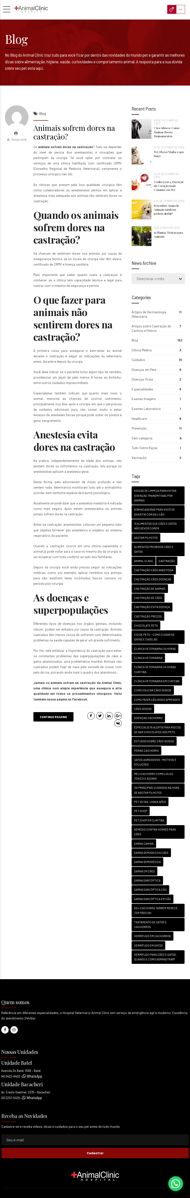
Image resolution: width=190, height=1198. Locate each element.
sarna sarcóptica (147, 880)
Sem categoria (142, 438)
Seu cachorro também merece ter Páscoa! (156, 910)
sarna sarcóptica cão (150, 889)
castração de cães (148, 597)
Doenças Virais (142, 379)
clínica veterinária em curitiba (157, 681)
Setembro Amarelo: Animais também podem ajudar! (167, 209)
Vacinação (139, 458)
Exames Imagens (144, 399)
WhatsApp (34, 1076)
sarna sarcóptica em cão (152, 899)
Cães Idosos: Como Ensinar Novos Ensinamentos (167, 132)
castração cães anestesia (153, 570)
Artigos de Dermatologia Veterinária (149, 314)
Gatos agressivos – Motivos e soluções (155, 762)
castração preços (148, 616)
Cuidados (138, 360)
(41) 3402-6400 (10, 1076)
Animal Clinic (111, 683)
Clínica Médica (142, 350)
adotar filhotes (146, 537)
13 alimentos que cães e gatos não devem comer (155, 526)
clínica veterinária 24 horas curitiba (155, 669)
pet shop (140, 811)
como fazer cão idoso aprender (157, 699)
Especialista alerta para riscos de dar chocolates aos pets (157, 730)
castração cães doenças (152, 579)
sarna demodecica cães (151, 852)
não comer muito (94, 409)
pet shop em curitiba (149, 820)
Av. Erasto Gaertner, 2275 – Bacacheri (25, 1092)
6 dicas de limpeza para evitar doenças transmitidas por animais (155, 495)
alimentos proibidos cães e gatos (153, 549)
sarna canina (144, 843)
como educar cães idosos (152, 690)
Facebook (79, 699)
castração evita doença (152, 607)
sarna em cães (144, 871)
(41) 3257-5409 (10, 1098)
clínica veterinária (148, 657)
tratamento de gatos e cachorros (150, 924)
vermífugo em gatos (148, 945)
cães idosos (143, 708)
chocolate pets (146, 625)
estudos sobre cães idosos (154, 741)
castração (167, 561)
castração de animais (150, 588)
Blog (42, 113)
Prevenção (139, 428)
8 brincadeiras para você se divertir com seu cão (154, 512)
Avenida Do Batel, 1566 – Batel (21, 1071)
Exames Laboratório (146, 409)
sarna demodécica (147, 861)
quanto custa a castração (97, 275)
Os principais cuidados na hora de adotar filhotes (156, 790)
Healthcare (139, 419)
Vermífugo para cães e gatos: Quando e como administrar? (155, 957)
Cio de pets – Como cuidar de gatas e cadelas (154, 637)
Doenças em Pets (144, 370)
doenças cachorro (148, 718)
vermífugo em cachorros (152, 936)
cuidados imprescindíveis (70, 383)
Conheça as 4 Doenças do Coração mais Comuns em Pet (169, 186)
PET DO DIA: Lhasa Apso (150, 801)
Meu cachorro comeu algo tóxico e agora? (153, 776)
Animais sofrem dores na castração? (74, 132)
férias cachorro (146, 750)
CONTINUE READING (53, 717)
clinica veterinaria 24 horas (155, 648)
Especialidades (142, 389)
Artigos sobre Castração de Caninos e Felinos (151, 328)
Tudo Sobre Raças (145, 448)
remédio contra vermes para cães (155, 832)
